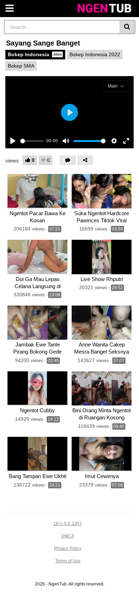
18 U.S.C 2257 (67, 523)
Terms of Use (68, 560)
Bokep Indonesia (35, 54)
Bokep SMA (21, 66)
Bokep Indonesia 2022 (95, 54)
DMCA (67, 536)
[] (127, 27)
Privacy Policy (67, 548)
